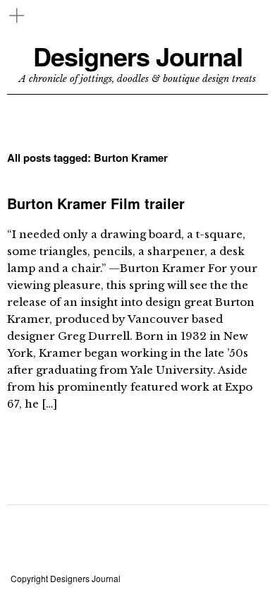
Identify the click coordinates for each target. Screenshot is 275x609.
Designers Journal (138, 56)
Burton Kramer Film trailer (96, 203)
